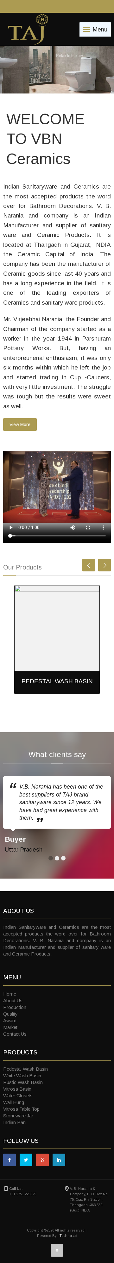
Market (10, 1027)
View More (20, 424)
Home (9, 994)
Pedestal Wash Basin (25, 1069)
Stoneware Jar (18, 1115)
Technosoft (68, 1236)
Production (14, 1007)
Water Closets (18, 1095)
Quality (10, 1014)
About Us (12, 1000)
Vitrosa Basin (17, 1089)
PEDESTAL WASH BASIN (57, 681)
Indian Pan (14, 1122)
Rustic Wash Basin (23, 1082)
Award (9, 1020)
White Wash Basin (22, 1075)
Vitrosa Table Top (21, 1109)
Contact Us (15, 1034)
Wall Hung (13, 1102)
